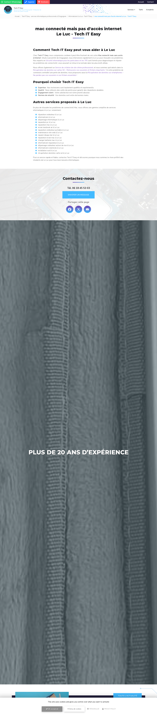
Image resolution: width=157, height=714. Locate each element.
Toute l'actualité (127, 696)
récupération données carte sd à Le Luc (53, 153)
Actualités (150, 10)
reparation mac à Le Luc (47, 125)
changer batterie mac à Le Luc (50, 140)
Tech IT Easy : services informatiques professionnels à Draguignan (44, 16)
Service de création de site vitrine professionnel (74, 67)
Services (131, 10)
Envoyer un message (78, 195)
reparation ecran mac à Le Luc (50, 137)
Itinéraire (44, 2)
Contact (150, 2)
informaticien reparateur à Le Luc (51, 143)
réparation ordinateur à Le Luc (50, 114)
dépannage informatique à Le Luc (51, 119)
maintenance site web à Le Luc (50, 132)
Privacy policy (110, 709)
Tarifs (141, 10)
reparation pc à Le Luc (47, 122)
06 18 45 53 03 (81, 188)
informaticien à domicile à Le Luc (51, 148)
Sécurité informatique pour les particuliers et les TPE (67, 60)
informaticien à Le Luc (46, 117)
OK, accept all (53, 709)
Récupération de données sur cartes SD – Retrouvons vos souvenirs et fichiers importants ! (69, 70)
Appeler (30, 2)
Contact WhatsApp (12, 2)
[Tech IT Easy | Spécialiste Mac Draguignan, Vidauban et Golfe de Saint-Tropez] (8, 9)
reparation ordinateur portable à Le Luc (53, 130)
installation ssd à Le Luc (47, 150)
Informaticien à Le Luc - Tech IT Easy (80, 16)
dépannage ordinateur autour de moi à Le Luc (56, 145)
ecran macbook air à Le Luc (49, 127)
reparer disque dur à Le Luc (49, 135)
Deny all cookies (75, 709)
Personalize (94, 709)
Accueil (141, 2)
